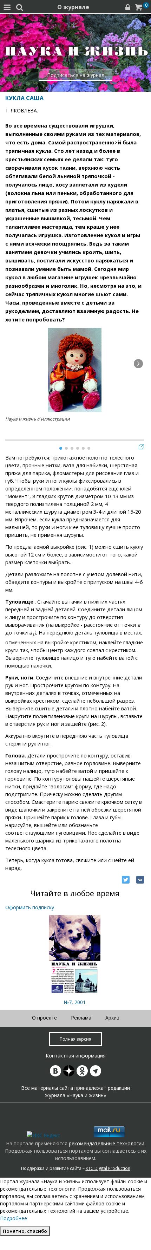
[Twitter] (126, 880)
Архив (112, 1017)
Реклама (81, 1017)
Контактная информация (76, 1055)
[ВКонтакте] (140, 880)
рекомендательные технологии (106, 1143)
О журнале (73, 7)
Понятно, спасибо (25, 1231)
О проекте (44, 1017)
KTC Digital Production (108, 1168)
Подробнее (13, 1218)
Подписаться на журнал (75, 75)
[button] (138, 363)
